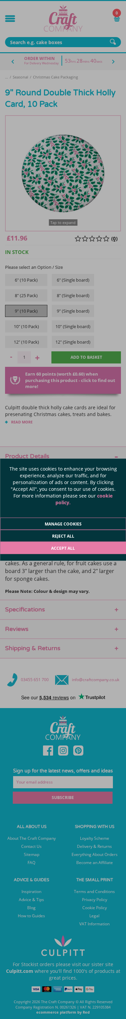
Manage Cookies (63, 524)
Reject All (63, 536)
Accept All (63, 548)
